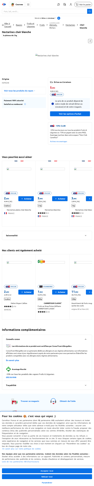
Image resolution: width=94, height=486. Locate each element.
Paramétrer (47, 482)
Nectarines (70, 25)
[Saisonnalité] (85, 235)
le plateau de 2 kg (10, 35)
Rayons (19, 25)
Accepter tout (47, 471)
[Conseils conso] (85, 339)
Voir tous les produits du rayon (18, 90)
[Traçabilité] (85, 385)
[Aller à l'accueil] (4, 4)
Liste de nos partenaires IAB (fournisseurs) (20, 461)
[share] (90, 41)
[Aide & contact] (58, 4)
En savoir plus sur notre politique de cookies (21, 449)
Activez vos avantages (58, 141)
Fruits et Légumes (31, 25)
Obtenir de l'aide (68, 401)
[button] (28, 4)
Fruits (42, 25)
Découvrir (11, 377)
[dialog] (47, 448)
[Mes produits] (64, 4)
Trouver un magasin (30, 401)
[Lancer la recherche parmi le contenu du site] (89, 11)
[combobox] (47, 11)
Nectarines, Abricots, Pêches (54, 25)
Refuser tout (47, 477)
